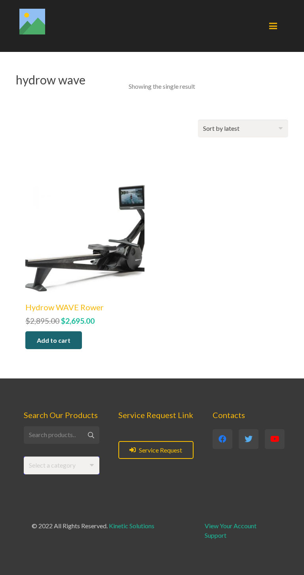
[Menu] (273, 26)
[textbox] (52, 465)
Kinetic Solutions (131, 525)
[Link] (32, 21)
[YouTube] (275, 439)
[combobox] (61, 465)
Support (215, 535)
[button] (53, 340)
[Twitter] (248, 439)
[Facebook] (222, 439)
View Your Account (230, 525)
